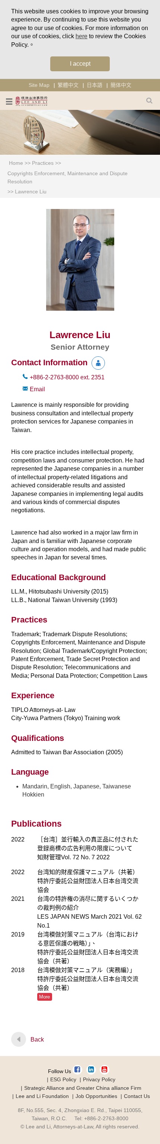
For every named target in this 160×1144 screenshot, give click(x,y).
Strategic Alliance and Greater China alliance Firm (82, 1088)
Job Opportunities (96, 1096)
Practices (43, 163)
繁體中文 (68, 85)
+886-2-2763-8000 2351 (67, 377)
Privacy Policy (99, 1079)
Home (16, 163)
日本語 (94, 85)
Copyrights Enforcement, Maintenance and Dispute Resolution (67, 177)
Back (37, 1039)
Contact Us (137, 1096)
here (81, 36)
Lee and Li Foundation (42, 1096)
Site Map (39, 85)
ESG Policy (63, 1079)
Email (37, 389)
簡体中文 (121, 85)
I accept (80, 64)
